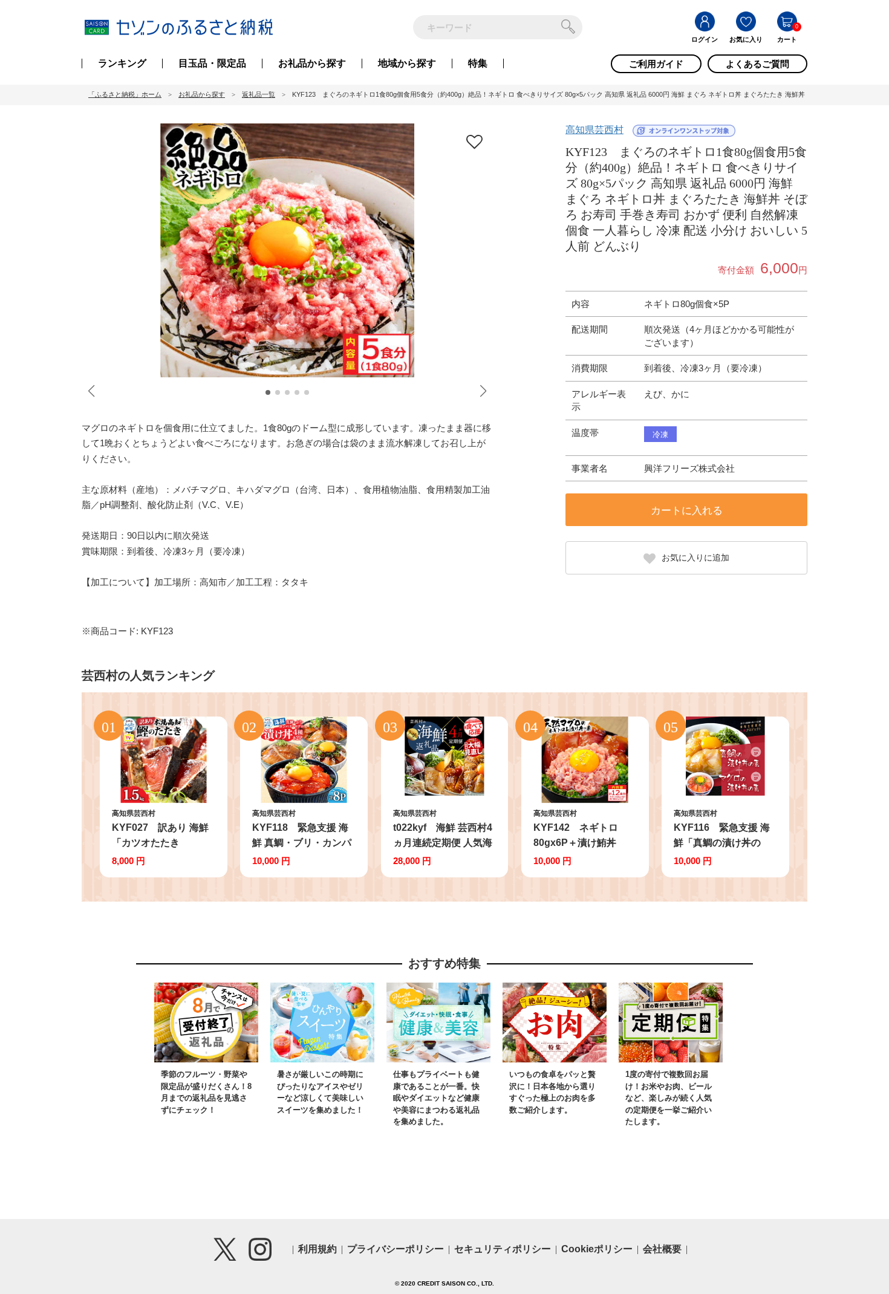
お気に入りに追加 (695, 557)
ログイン (704, 39)
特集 (477, 63)
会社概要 (662, 1249)
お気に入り (746, 39)
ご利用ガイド (656, 64)
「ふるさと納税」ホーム (124, 94)
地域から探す (407, 63)
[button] (267, 392)
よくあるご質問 (757, 64)
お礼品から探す (312, 63)
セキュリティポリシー (502, 1249)
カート (787, 39)
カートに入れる (687, 510)
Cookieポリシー (597, 1249)
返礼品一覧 (258, 94)
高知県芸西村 (594, 130)
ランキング (122, 63)
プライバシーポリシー (395, 1249)
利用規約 (317, 1249)
